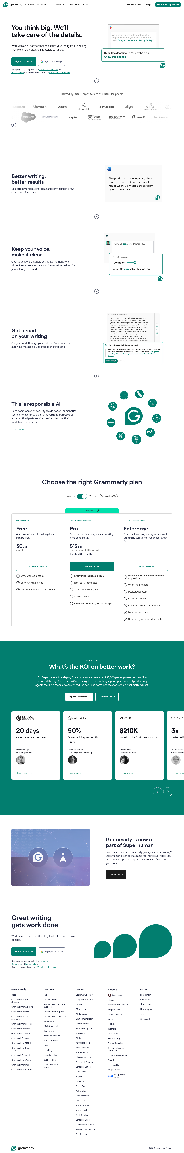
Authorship (81, 1091)
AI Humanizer (82, 1014)
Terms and (43, 961)
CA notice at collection (118, 1055)
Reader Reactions (83, 1105)
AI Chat (79, 1038)
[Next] (167, 791)
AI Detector (81, 1009)
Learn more (18, 429)
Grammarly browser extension (20, 1017)
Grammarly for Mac (20, 1012)
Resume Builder (83, 1110)
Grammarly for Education (55, 1016)
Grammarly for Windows (22, 1007)
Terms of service (115, 1043)
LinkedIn (147, 1019)
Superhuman (117, 995)
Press (110, 1019)
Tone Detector (82, 1047)
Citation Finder (82, 1096)
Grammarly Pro (50, 999)
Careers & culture (116, 1014)
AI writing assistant (52, 1036)
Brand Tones (81, 1086)
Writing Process (51, 1040)
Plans (46, 995)
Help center (145, 995)
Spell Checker (82, 1115)
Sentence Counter (84, 1067)
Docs (14, 995)
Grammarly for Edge (21, 1038)
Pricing (69, 4)
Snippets (80, 1076)
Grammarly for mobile (21, 1055)
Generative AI (50, 1031)
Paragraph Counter (84, 1062)
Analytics (80, 1081)
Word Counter (82, 1052)
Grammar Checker (84, 995)
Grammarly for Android (22, 1069)
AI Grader (80, 1100)
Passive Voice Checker (86, 1129)
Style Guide (81, 1072)
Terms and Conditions (48, 69)
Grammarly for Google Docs (22, 1049)
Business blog (50, 1060)
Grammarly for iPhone (21, 1060)
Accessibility (113, 1065)
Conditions (16, 964)
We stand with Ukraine (118, 1005)
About (111, 1000)
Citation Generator (84, 1019)
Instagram (147, 1009)
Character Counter (84, 1057)
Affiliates (112, 1024)
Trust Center (113, 1033)
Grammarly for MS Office (23, 1043)
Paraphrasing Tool (84, 1028)
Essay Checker (82, 1024)
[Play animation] (96, 216)
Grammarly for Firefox (21, 1033)
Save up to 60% (108, 496)
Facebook (147, 1004)
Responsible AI (114, 1009)
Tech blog (48, 1050)
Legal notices (114, 1070)
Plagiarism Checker (84, 999)
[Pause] (14, 125)
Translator (80, 1033)
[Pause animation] (96, 80)
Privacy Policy (18, 72)
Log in (149, 4)
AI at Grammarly (51, 1026)
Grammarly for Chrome (22, 1024)
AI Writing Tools (83, 1043)
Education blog (50, 1055)
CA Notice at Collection (59, 72)
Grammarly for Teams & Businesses (54, 1005)
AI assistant (49, 1021)
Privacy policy (114, 1038)
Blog (46, 1045)
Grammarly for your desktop (20, 1000)
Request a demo (134, 4)
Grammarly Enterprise (54, 1012)
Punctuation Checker (85, 1124)
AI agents (80, 1004)
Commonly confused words (53, 1065)
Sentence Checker (84, 1120)
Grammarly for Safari (21, 1029)
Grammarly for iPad (20, 1065)
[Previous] (157, 791)
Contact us (145, 999)
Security (111, 1060)
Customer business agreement (116, 1049)
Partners (112, 1029)
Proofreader (81, 1134)
